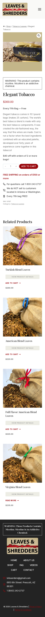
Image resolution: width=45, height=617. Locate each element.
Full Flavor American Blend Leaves (21, 413)
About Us (28, 560)
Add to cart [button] (12, 283)
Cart (14, 570)
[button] (38, 35)
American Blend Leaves (19, 341)
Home (14, 560)
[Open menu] (39, 9)
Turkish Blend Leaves (18, 269)
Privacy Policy (36, 606)
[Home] (4, 26)
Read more (11, 500)
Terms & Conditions (23, 610)
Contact (28, 570)
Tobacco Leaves (17, 204)
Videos (34, 565)
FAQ (22, 565)
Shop (10, 565)
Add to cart (28, 166)
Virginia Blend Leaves (18, 487)
